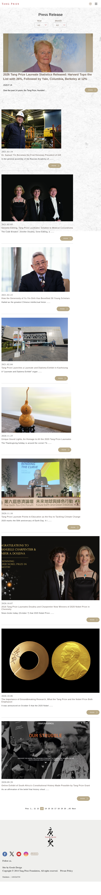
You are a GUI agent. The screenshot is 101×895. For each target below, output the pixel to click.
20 (65, 808)
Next (74, 808)
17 (55, 808)
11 (35, 808)
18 (59, 808)
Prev (27, 808)
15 (49, 808)
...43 (69, 808)
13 (42, 809)
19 (62, 808)
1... (31, 808)
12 (38, 808)
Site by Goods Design (12, 867)
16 (52, 808)
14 (46, 808)
